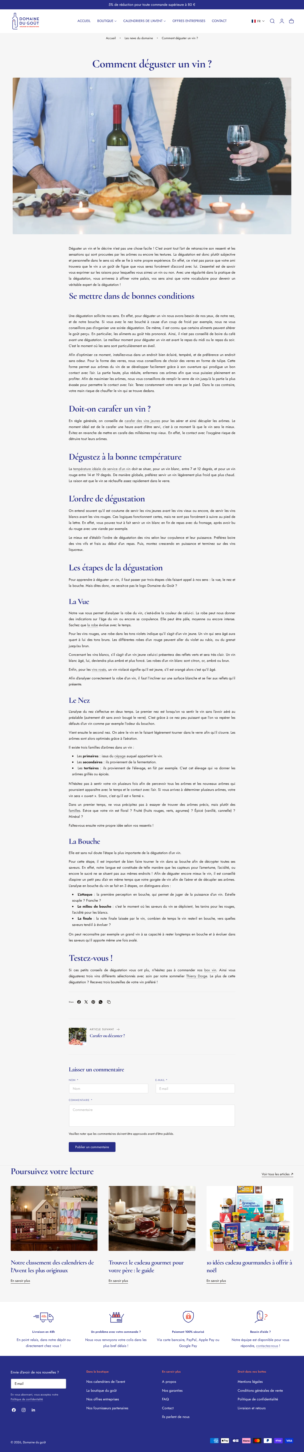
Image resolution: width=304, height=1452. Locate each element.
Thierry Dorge (196, 976)
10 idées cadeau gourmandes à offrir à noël (249, 1266)
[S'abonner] (60, 1383)
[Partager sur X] (86, 1002)
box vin (210, 970)
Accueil (111, 38)
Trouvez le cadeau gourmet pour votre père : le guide (146, 1266)
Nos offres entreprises (102, 1399)
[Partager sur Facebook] (79, 1002)
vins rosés (99, 669)
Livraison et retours (251, 1408)
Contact (168, 1408)
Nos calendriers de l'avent (105, 1381)
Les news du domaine (139, 38)
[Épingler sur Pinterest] (93, 1002)
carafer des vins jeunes (142, 420)
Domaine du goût (34, 1442)
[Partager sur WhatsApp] (100, 1002)
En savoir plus (20, 1280)
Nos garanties (172, 1390)
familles (74, 810)
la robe (92, 625)
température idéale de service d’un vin (101, 468)
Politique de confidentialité (27, 1399)
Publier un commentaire (92, 1147)
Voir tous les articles (276, 1174)
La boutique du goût (101, 1390)
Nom (74, 1080)
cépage (120, 756)
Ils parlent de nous (175, 1416)
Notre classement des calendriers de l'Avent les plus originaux (52, 1266)
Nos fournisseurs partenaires (107, 1408)
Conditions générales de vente (260, 1390)
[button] (258, 21)
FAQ (165, 1399)
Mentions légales (250, 1381)
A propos (169, 1381)
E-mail (161, 1080)
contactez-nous (267, 1345)
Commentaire (81, 1100)
